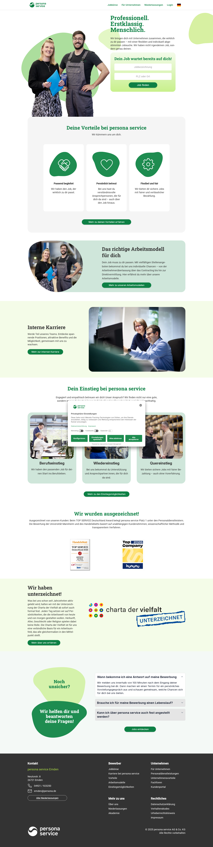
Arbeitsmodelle (116, 782)
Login (170, 5)
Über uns (113, 804)
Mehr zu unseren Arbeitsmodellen (126, 285)
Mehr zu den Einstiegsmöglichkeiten (106, 494)
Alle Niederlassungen (47, 798)
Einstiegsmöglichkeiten (121, 786)
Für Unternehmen (131, 5)
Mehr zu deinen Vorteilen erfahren (106, 222)
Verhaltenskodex (160, 808)
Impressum (157, 817)
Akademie (114, 813)
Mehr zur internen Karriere (45, 351)
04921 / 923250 (42, 785)
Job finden (143, 85)
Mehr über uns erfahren (44, 642)
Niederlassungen (153, 5)
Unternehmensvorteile (163, 778)
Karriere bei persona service (123, 773)
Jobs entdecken (140, 729)
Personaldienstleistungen (165, 773)
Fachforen (156, 782)
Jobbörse (112, 5)
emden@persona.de (45, 791)
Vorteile (112, 778)
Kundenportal (158, 786)
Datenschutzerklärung (163, 804)
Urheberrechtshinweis (163, 813)
